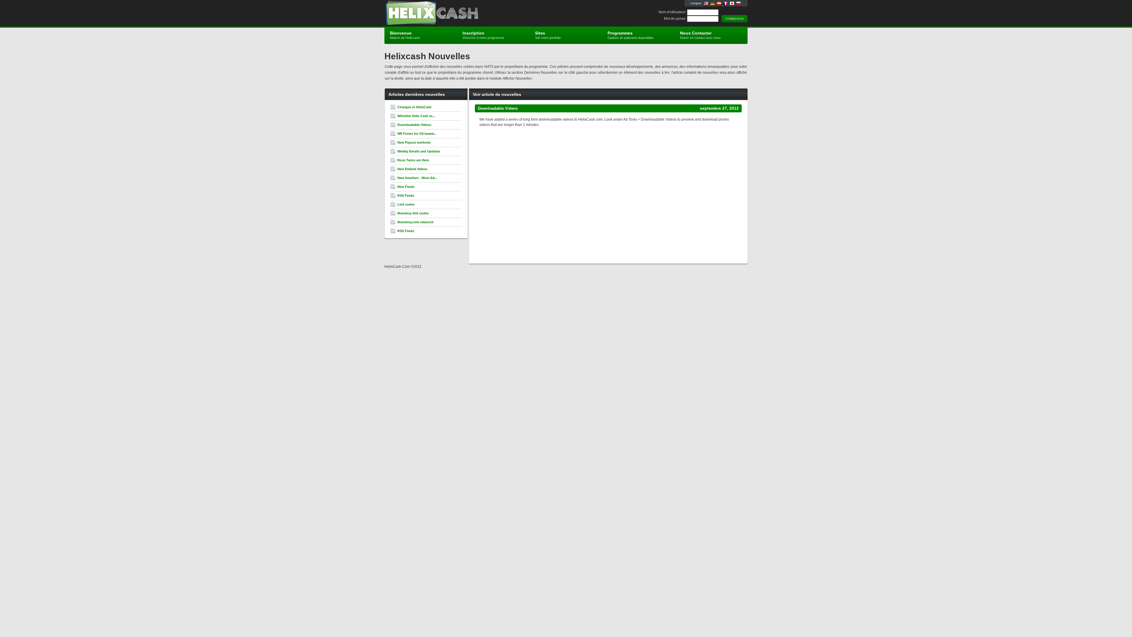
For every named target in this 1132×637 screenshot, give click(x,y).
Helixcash (455, 13)
